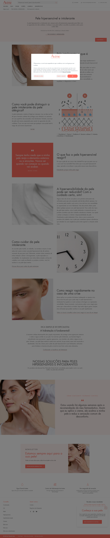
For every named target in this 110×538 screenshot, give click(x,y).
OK (72, 76)
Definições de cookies (38, 76)
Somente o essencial (61, 76)
